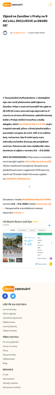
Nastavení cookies (12, 387)
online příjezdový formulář (37, 161)
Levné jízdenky (10, 326)
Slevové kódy (9, 354)
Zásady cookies (10, 383)
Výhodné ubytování (12, 318)
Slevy (5, 350)
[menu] (50, 4)
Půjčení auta (9, 322)
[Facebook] (5, 296)
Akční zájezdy (9, 313)
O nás (5, 374)
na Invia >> (18, 212)
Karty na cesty (10, 346)
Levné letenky (9, 309)
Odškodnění (9, 359)
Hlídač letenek (10, 330)
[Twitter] (13, 296)
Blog (5, 363)
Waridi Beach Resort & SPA (32, 124)
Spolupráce (8, 378)
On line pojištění (11, 342)
